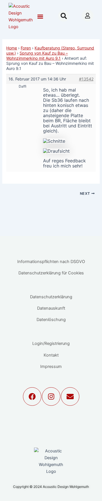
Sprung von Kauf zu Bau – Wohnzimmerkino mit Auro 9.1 (37, 56)
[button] (40, 16)
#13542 (86, 78)
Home (11, 47)
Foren (26, 47)
